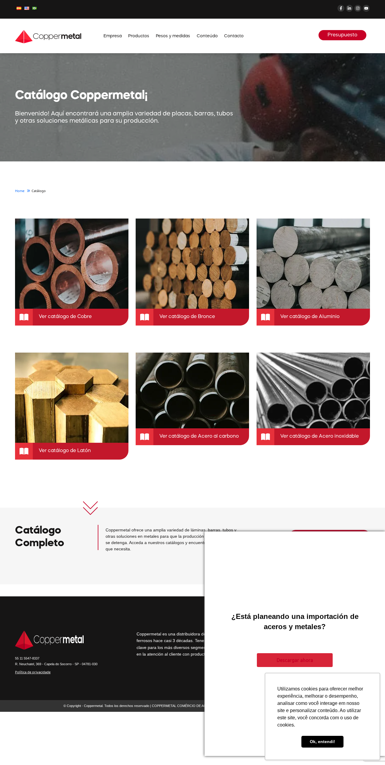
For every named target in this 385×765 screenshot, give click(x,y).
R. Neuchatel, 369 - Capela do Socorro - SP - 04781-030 (56, 664)
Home (20, 190)
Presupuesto (342, 35)
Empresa (112, 36)
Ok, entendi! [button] (322, 741)
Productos (138, 36)
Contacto (234, 36)
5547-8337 (27, 658)
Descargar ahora (295, 660)
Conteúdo (207, 36)
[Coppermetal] (48, 36)
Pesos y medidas (173, 36)
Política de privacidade (33, 672)
